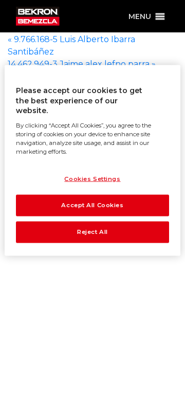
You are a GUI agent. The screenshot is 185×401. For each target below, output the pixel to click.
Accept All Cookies (92, 205)
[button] (139, 16)
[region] (92, 160)
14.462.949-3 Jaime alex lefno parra (82, 64)
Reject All (92, 231)
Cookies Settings (92, 179)
